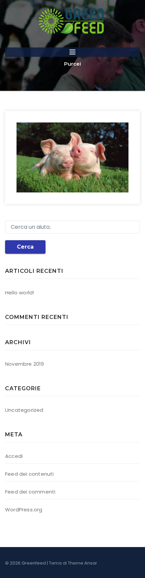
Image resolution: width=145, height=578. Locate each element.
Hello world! (19, 292)
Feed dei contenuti (29, 473)
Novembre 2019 (24, 363)
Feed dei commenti (30, 491)
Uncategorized (24, 409)
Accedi (14, 456)
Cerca (25, 247)
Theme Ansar (82, 563)
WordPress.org (23, 509)
